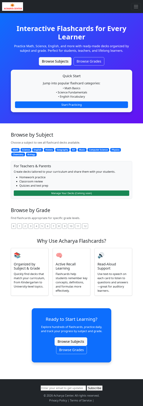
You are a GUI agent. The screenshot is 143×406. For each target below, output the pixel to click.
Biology (31, 154)
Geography (62, 149)
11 (78, 226)
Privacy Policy (58, 400)
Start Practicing (71, 105)
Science (26, 149)
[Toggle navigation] (136, 6)
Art (73, 149)
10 (71, 226)
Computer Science (98, 149)
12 (85, 226)
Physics (115, 149)
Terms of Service (81, 400)
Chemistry (18, 154)
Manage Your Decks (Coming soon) (71, 193)
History (49, 149)
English (38, 149)
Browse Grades (89, 61)
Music (82, 149)
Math (15, 149)
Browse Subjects (55, 61)
